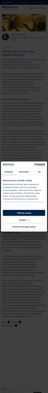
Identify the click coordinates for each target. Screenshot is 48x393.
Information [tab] (24, 171)
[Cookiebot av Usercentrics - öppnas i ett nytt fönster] (34, 164)
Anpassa (22, 220)
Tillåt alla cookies (24, 213)
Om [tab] (39, 171)
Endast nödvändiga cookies (24, 226)
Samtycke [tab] (8, 171)
